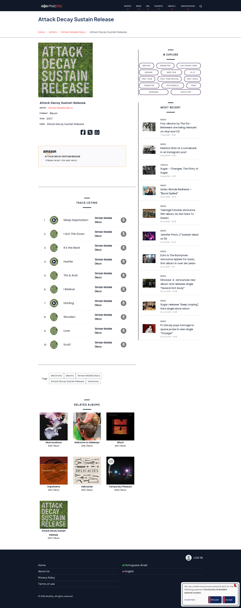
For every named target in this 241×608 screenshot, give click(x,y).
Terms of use (46, 584)
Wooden (69, 317)
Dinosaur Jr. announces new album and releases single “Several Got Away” (177, 284)
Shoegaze (154, 92)
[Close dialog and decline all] (236, 585)
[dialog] (210, 594)
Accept (228, 599)
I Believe (69, 289)
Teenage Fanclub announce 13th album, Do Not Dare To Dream (177, 214)
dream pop (165, 65)
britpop (146, 65)
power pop (149, 85)
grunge (149, 72)
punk (193, 85)
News (138, 6)
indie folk (171, 72)
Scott (67, 344)
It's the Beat (71, 248)
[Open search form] (201, 6)
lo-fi (192, 72)
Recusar (215, 599)
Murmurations (54, 442)
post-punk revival (169, 79)
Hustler (68, 261)
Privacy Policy (46, 577)
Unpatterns (53, 486)
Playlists (158, 6)
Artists (127, 6)
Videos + (172, 6)
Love (66, 331)
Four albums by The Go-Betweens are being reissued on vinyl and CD (178, 127)
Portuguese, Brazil (136, 565)
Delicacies (87, 486)
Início (41, 32)
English (129, 571)
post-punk (147, 79)
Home (42, 565)
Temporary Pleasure (120, 486)
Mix (147, 6)
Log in (198, 558)
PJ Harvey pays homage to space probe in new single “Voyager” (177, 329)
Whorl (120, 442)
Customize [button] (189, 599)
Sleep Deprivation (75, 220)
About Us (44, 571)
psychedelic (173, 85)
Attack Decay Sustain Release (67, 381)
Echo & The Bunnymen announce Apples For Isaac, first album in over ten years (177, 259)
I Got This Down (74, 234)
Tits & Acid (70, 275)
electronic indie (188, 65)
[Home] (51, 6)
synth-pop (186, 92)
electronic (56, 375)
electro (70, 375)
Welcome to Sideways (86, 442)
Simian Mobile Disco (73, 32)
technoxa (93, 381)
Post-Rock (192, 79)
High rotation (188, 6)
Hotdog (68, 303)
